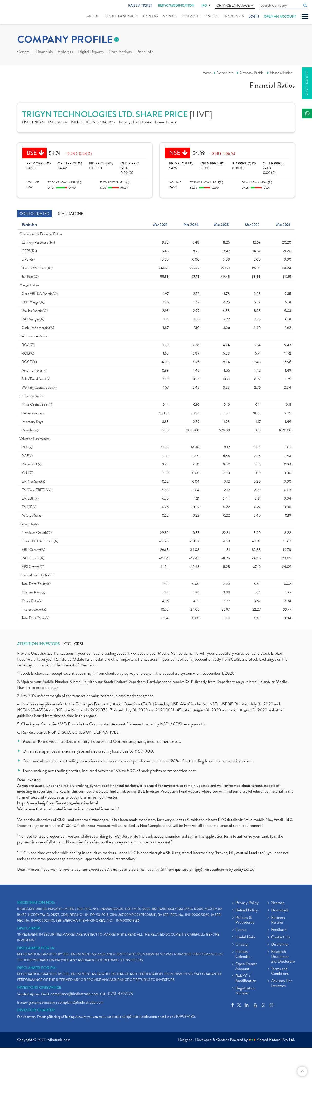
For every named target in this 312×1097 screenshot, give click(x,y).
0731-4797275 (120, 994)
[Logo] (19, 13)
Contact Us (280, 937)
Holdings (65, 52)
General (24, 52)
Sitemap (277, 903)
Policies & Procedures (244, 920)
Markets (170, 16)
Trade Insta (234, 16)
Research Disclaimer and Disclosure (283, 956)
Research (191, 16)
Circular (242, 944)
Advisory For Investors (281, 983)
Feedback (279, 930)
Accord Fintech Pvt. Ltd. (276, 1040)
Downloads (280, 910)
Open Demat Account (246, 966)
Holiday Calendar (242, 954)
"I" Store (212, 16)
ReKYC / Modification (245, 979)
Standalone (70, 214)
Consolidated (34, 214)
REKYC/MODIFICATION (176, 5)
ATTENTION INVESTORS (38, 644)
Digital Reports (91, 52)
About (92, 16)
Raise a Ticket (140, 5)
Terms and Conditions (280, 971)
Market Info (225, 72)
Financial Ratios (281, 72)
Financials (44, 52)
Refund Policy (246, 910)
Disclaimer (280, 944)
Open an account (280, 16)
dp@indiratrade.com (211, 869)
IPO (204, 5)
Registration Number (245, 991)
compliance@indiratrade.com (74, 994)
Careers (150, 16)
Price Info (145, 52)
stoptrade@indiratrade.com (134, 1016)
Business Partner (278, 920)
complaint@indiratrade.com (81, 1002)
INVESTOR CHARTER (36, 1010)
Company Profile (251, 72)
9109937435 (184, 1016)
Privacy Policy (247, 903)
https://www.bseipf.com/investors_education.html (57, 803)
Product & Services (120, 16)
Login (254, 16)
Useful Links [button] (245, 937)
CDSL (79, 644)
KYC (67, 644)
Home (207, 72)
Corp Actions (120, 52)
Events (240, 930)
